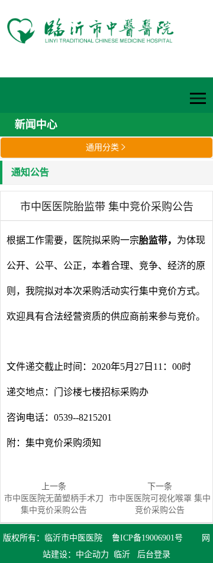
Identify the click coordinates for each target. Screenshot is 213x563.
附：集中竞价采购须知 (54, 443)
